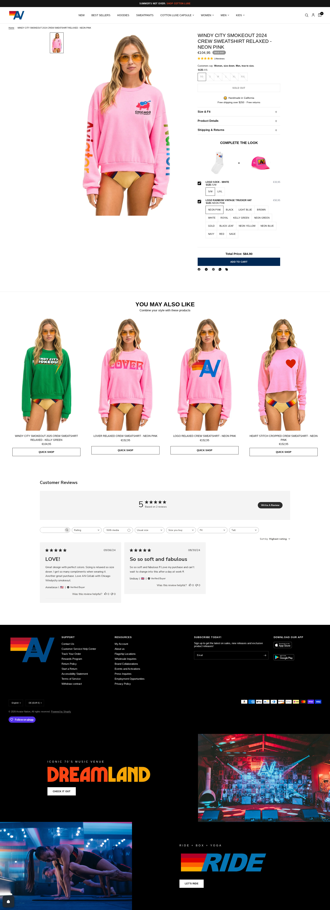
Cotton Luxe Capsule (175, 15)
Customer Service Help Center (79, 648)
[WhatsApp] (221, 269)
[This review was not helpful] (112, 594)
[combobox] (87, 530)
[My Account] (313, 15)
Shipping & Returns (211, 129)
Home (11, 28)
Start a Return (69, 668)
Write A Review (270, 505)
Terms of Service (71, 678)
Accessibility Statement (75, 673)
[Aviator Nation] (165, 778)
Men (224, 15)
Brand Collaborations (126, 663)
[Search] (306, 15)
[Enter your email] (265, 655)
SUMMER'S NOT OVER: (165, 3)
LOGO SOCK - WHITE (243, 182)
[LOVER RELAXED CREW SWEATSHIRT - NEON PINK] (125, 374)
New (82, 15)
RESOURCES (123, 637)
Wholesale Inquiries (125, 658)
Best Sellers (100, 15)
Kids (239, 15)
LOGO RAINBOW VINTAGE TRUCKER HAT (243, 200)
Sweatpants (144, 15)
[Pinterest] (214, 269)
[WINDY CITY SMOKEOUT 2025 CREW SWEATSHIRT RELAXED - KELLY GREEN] (46, 374)
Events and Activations (127, 668)
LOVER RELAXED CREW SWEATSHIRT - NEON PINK (125, 435)
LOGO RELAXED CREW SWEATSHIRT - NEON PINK (204, 435)
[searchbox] (52, 530)
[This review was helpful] (105, 594)
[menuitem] (81, 15)
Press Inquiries (123, 673)
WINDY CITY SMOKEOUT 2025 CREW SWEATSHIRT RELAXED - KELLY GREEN (46, 437)
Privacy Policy (123, 683)
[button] (61, 791)
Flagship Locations (125, 653)
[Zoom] (180, 39)
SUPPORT (68, 637)
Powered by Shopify (61, 711)
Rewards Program (72, 658)
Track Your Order (71, 653)
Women (206, 15)
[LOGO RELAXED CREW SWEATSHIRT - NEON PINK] (204, 374)
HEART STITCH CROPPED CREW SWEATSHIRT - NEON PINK (284, 437)
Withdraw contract (72, 683)
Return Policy (69, 663)
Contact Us (68, 643)
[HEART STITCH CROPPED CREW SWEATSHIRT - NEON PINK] (283, 374)
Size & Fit (204, 111)
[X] (207, 269)
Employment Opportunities (130, 678)
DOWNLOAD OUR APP (288, 637)
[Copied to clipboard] (227, 269)
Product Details (208, 120)
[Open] (8, 901)
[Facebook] (200, 269)
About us (120, 648)
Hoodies (123, 15)
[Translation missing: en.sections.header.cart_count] (318, 15)
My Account (121, 643)
